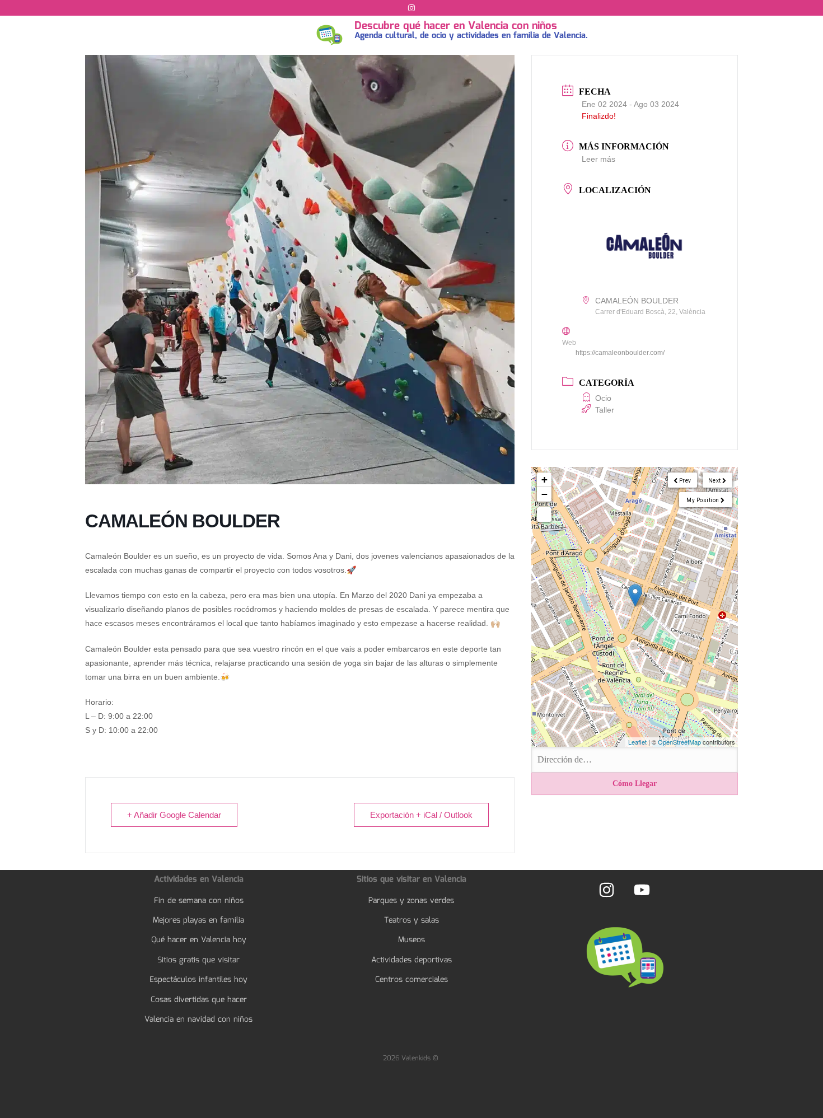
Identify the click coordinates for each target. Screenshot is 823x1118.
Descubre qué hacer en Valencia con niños (455, 26)
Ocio (603, 398)
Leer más (598, 159)
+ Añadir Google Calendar (174, 815)
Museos (411, 940)
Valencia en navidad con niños (198, 1019)
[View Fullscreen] (544, 514)
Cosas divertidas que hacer (199, 1000)
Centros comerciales (411, 980)
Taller (604, 409)
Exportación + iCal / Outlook (421, 815)
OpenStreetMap (679, 741)
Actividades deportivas (411, 960)
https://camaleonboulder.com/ (620, 353)
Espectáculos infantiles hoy (198, 980)
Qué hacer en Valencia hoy (198, 940)
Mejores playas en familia (198, 920)
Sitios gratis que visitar (198, 960)
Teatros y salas (411, 920)
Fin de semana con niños (199, 901)
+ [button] (544, 479)
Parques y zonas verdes (411, 901)
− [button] (544, 494)
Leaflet (637, 741)
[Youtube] (641, 890)
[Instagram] (411, 8)
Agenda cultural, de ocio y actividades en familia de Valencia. (471, 36)
